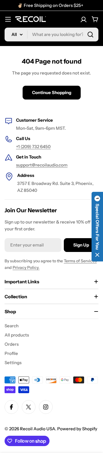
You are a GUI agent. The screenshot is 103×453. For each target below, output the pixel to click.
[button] (97, 226)
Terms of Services (80, 260)
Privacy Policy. (26, 267)
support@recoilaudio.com (42, 165)
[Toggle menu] (8, 19)
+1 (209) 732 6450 (33, 146)
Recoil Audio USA (37, 428)
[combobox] (51, 34)
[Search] (90, 34)
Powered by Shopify (77, 428)
